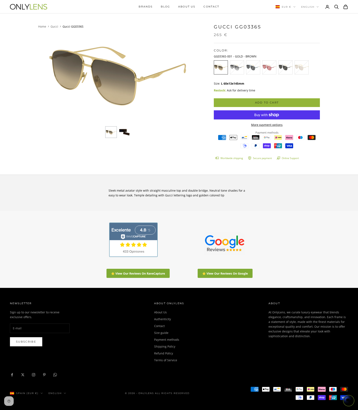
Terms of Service (165, 360)
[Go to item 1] (111, 132)
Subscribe (26, 341)
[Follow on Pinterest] (44, 375)
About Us (160, 312)
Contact (211, 6)
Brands (145, 6)
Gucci (54, 26)
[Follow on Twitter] (23, 375)
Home (42, 26)
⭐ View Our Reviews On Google (225, 273)
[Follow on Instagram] (33, 375)
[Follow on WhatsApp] (55, 375)
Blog (165, 6)
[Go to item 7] (124, 132)
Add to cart (267, 102)
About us (186, 6)
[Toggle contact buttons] (348, 400)
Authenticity (162, 319)
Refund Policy (163, 353)
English (307, 6)
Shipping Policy (164, 346)
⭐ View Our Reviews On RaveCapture (138, 273)
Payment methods (166, 340)
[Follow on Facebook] (12, 375)
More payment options (267, 125)
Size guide (161, 333)
